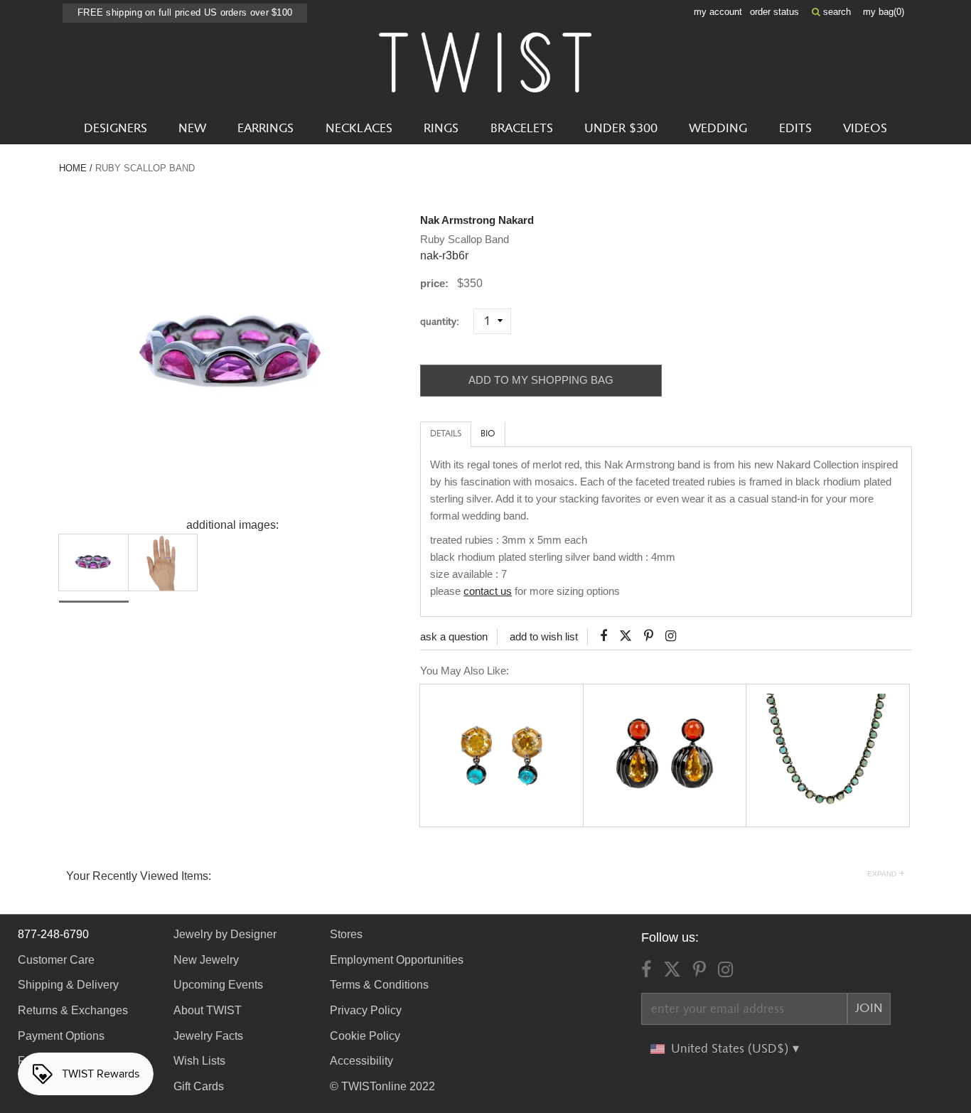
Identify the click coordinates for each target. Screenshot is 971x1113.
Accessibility (361, 1061)
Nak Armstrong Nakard (477, 220)
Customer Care (56, 960)
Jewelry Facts (208, 1036)
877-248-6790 (53, 934)
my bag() (883, 11)
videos (865, 128)
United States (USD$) (731, 1049)
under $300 (621, 128)
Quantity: (445, 321)
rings (441, 128)
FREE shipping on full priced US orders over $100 (184, 12)
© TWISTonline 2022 (382, 1086)
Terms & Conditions (379, 985)
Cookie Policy (365, 1036)
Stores (346, 934)
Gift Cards (198, 1086)
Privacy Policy (366, 1010)
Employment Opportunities (396, 960)
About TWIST (207, 1010)
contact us (487, 591)
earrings (265, 128)
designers (115, 128)
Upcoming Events (218, 985)
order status (774, 11)
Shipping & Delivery (68, 985)
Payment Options (61, 1036)
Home (73, 168)
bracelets (521, 128)
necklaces (359, 128)
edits (795, 128)
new (192, 128)
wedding (718, 128)
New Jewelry (206, 960)
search (835, 11)
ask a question (454, 636)
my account (718, 11)
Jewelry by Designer (225, 934)
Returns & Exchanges (73, 1010)
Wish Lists (199, 1061)
